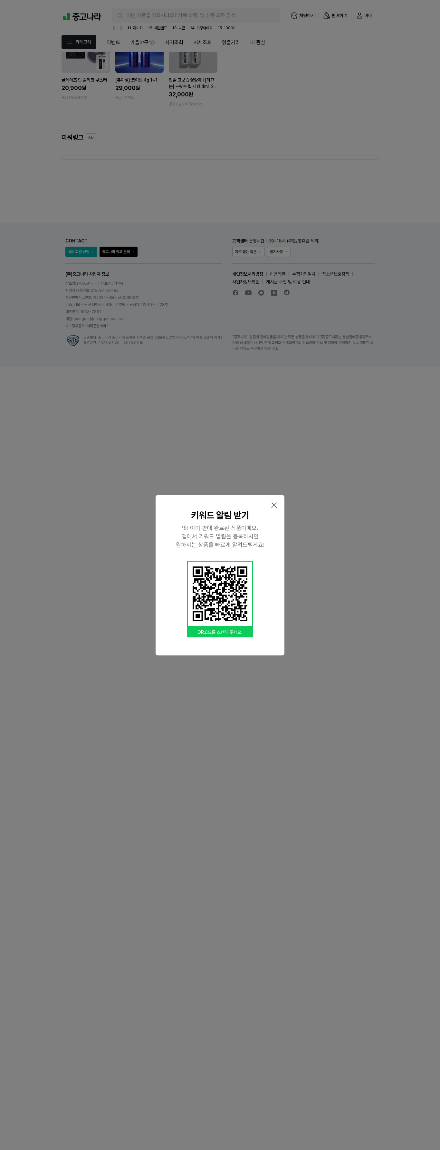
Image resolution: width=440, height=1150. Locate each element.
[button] (274, 505)
